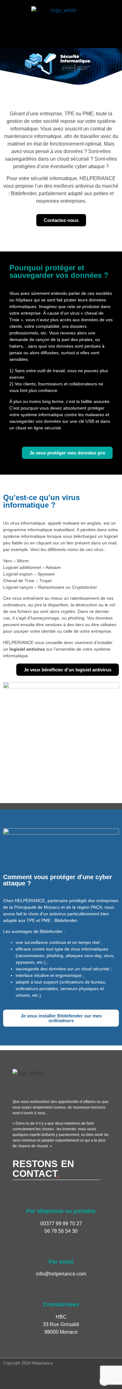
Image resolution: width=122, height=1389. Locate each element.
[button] (61, 33)
